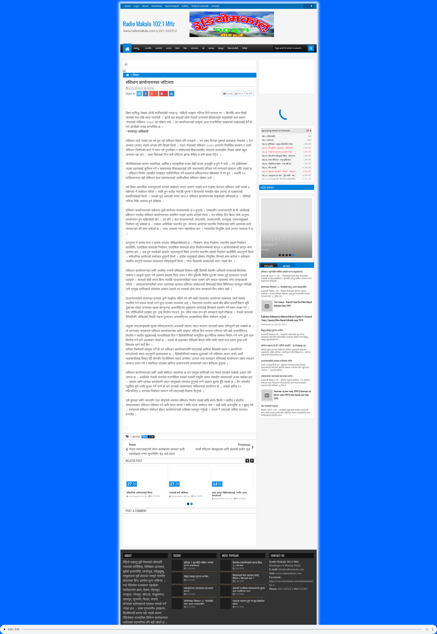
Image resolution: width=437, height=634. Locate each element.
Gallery (185, 6)
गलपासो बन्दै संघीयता (135, 492)
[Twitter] (306, 6)
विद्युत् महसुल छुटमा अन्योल (272, 330)
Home (127, 6)
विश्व (185, 48)
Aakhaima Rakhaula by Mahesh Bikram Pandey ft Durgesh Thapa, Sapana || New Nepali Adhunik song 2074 (286, 318)
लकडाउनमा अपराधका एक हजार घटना (277, 376)
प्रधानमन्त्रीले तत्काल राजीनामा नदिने (276, 360)
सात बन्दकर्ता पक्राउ (269, 406)
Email (229, 93)
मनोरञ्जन (194, 48)
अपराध (168, 48)
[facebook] (311, 6)
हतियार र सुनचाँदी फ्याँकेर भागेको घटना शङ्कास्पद (281, 271)
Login (136, 6)
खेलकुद (221, 48)
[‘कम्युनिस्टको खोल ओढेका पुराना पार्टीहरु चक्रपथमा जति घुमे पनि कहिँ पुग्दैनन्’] (286, 228)
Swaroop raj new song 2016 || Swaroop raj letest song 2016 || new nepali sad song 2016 (292, 394)
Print (240, 93)
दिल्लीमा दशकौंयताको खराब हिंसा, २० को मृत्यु (247, 563)
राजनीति (148, 48)
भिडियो (244, 48)
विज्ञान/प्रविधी (233, 48)
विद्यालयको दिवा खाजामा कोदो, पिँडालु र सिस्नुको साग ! (246, 576)
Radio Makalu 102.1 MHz (149, 23)
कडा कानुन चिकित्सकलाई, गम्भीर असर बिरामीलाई (186, 494)
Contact (215, 6)
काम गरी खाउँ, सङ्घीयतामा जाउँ (226, 492)
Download (157, 6)
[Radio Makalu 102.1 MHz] (127, 48)
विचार (177, 48)
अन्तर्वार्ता (158, 48)
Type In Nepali (172, 6)
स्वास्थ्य (211, 48)
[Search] (311, 48)
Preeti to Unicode (200, 6)
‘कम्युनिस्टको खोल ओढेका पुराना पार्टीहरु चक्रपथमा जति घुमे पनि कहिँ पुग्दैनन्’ (286, 239)
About (145, 6)
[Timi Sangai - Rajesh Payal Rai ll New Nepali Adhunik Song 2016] (267, 306)
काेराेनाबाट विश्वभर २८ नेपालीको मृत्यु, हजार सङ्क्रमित (284, 286)
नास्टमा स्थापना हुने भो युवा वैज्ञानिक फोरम (249, 602)
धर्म (203, 48)
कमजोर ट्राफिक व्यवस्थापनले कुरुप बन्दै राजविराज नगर (249, 589)
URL (250, 93)
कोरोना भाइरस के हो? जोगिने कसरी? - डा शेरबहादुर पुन (283, 345)
